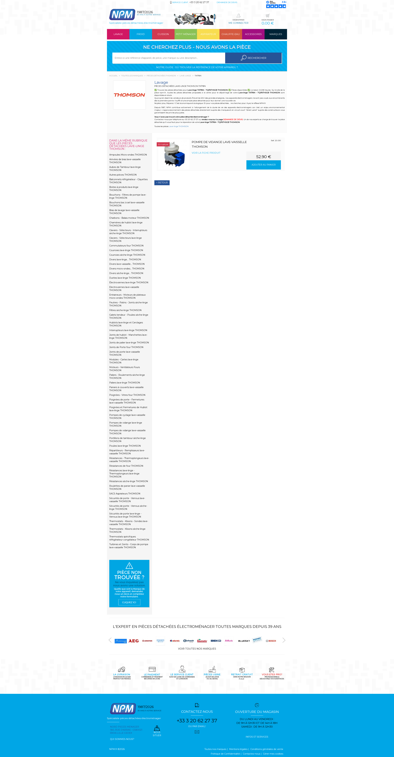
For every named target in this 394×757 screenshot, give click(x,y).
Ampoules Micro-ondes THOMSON (128, 154)
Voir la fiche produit (206, 152)
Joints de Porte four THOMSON (126, 347)
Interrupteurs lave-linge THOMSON (128, 330)
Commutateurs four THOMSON (126, 245)
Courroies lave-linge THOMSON (126, 250)
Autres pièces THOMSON (123, 174)
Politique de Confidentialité (225, 753)
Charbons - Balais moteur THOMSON (129, 218)
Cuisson (163, 34)
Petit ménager (186, 34)
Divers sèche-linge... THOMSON (126, 273)
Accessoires (253, 34)
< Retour (162, 182)
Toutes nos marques (215, 749)
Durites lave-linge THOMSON (125, 277)
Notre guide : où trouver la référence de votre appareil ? (197, 67)
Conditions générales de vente (266, 749)
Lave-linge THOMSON (179, 126)
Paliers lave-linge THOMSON (124, 382)
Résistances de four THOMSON (126, 465)
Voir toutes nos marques (197, 648)
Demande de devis (227, 2)
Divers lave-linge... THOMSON (125, 259)
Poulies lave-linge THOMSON (125, 445)
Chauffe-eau (231, 34)
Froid (141, 34)
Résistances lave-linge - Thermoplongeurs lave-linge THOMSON (124, 473)
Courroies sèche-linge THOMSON (127, 255)
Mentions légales (238, 749)
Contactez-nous (251, 753)
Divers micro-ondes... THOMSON (126, 268)
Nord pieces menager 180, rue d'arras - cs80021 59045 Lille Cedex (126, 729)
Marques (275, 34)
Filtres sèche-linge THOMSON (125, 310)
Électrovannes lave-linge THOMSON (128, 282)
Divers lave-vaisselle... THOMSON (127, 264)
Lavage (118, 34)
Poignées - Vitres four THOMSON (127, 395)
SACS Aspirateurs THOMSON (124, 493)
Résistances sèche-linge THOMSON (128, 481)
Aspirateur (208, 34)
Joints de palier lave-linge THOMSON (129, 342)
